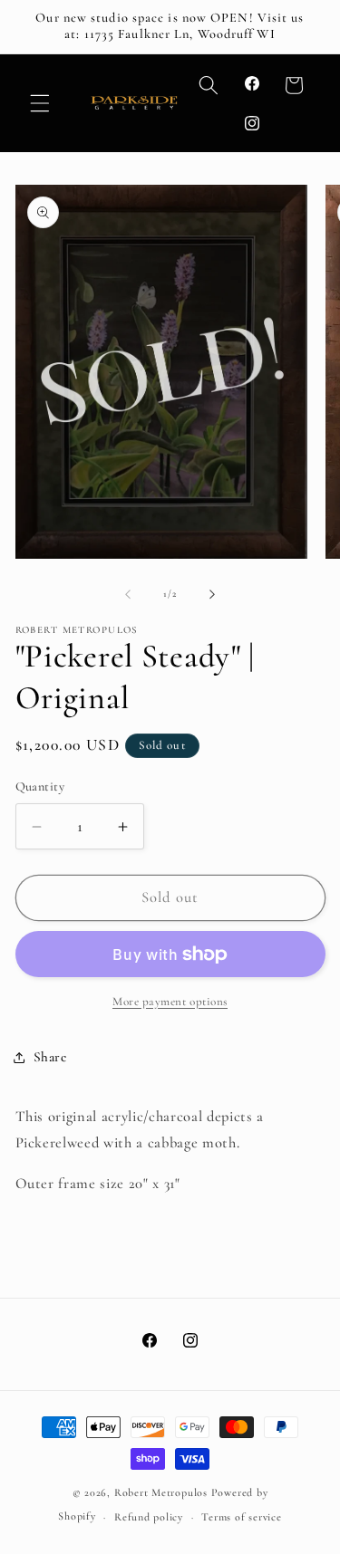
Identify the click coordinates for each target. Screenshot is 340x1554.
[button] (40, 103)
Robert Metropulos (161, 1492)
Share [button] (50, 1057)
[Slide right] (212, 594)
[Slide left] (128, 594)
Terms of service (241, 1517)
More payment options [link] (170, 1001)
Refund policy (148, 1517)
